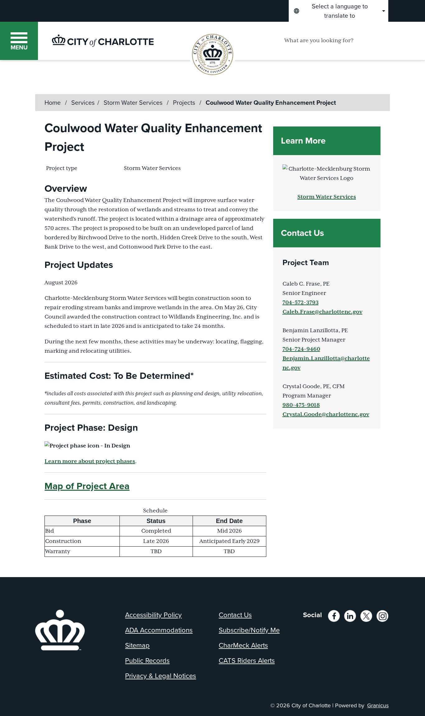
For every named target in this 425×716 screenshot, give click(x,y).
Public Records (147, 660)
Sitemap (137, 645)
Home (52, 102)
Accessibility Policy (153, 615)
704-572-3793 (301, 303)
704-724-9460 (301, 349)
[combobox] (338, 11)
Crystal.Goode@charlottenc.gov (326, 414)
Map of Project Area (86, 486)
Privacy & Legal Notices (160, 676)
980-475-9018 (301, 405)
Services (83, 102)
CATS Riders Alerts (247, 660)
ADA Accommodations (159, 630)
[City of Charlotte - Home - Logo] (103, 40)
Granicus (378, 705)
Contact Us (235, 615)
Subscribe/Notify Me (249, 630)
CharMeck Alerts (243, 645)
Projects (185, 102)
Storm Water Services (134, 102)
